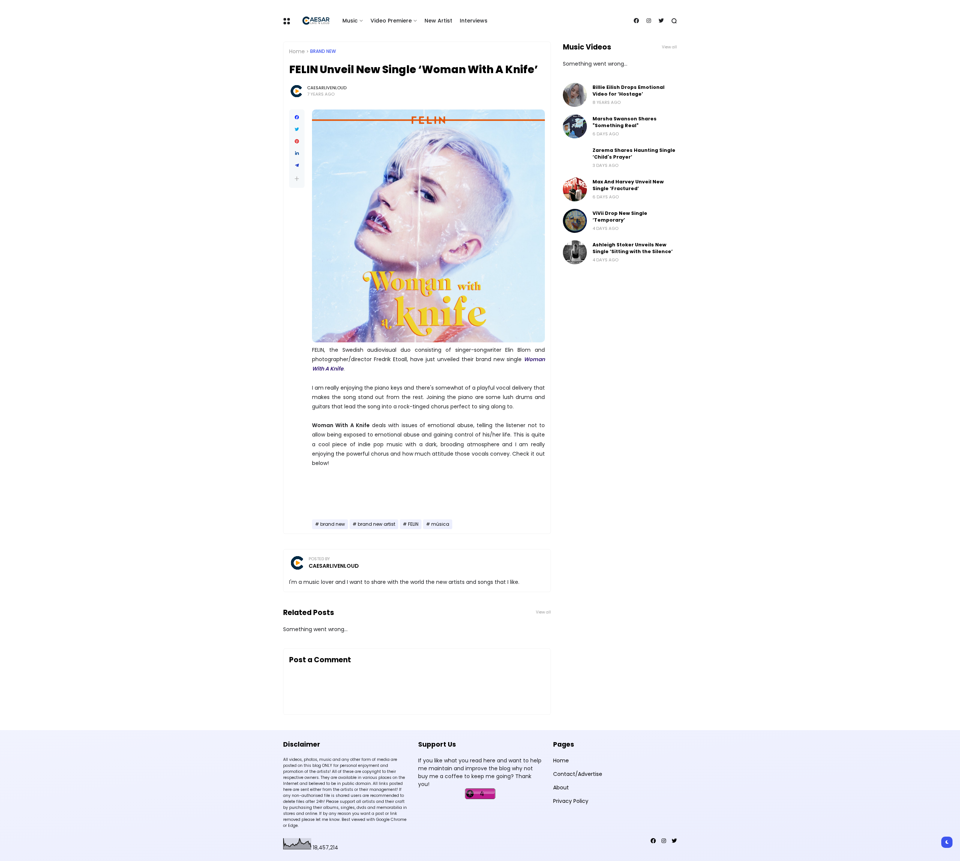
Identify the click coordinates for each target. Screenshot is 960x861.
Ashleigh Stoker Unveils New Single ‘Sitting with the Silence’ (632, 248)
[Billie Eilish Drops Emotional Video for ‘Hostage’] (575, 95)
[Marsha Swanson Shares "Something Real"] (575, 126)
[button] (297, 178)
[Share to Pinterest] (297, 141)
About (561, 787)
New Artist (438, 20)
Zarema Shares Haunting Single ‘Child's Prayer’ (633, 153)
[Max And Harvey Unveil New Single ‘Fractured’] (575, 189)
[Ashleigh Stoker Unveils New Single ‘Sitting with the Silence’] (575, 252)
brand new (323, 51)
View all (543, 612)
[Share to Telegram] (297, 165)
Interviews (474, 20)
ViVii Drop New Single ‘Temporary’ (619, 216)
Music (350, 20)
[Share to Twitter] (297, 129)
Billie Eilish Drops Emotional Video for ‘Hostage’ (628, 90)
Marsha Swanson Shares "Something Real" (624, 122)
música (440, 524)
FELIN (413, 524)
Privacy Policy (570, 801)
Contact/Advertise (577, 774)
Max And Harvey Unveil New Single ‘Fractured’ (628, 185)
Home (297, 51)
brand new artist (376, 524)
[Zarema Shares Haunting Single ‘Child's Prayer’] (575, 158)
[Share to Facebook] (297, 117)
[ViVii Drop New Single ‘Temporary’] (575, 221)
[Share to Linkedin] (297, 153)
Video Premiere (391, 20)
